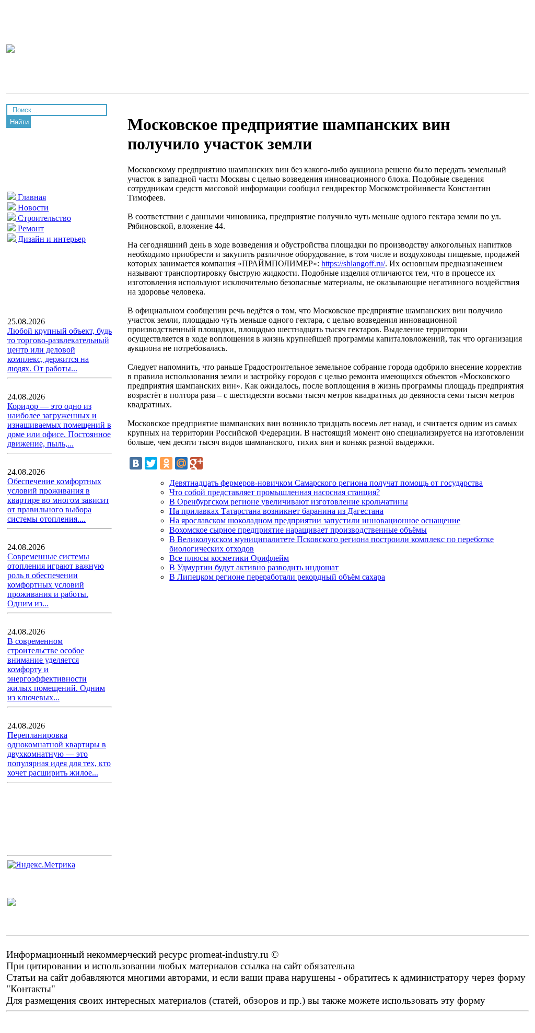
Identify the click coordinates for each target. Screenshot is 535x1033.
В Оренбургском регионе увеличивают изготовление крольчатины (288, 501)
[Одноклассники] (166, 463)
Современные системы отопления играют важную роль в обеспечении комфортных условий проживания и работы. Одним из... (55, 580)
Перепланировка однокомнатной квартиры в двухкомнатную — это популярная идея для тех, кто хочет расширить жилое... (59, 754)
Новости (32, 207)
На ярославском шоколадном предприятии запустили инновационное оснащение (314, 520)
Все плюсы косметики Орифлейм (229, 558)
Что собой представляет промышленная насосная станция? (274, 492)
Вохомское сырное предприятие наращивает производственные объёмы (298, 529)
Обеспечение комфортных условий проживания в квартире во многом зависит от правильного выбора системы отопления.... (58, 500)
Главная (31, 197)
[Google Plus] (196, 463)
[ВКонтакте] (136, 463)
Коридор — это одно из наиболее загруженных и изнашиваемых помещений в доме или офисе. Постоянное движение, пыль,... (59, 425)
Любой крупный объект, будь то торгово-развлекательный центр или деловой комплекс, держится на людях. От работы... (59, 349)
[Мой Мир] (181, 463)
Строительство (43, 218)
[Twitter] (151, 463)
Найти (19, 122)
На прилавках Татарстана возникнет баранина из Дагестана (276, 511)
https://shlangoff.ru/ (353, 263)
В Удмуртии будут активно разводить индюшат (254, 567)
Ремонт (30, 228)
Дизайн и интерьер (51, 238)
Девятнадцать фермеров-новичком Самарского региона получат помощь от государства (326, 482)
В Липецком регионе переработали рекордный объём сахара (277, 576)
